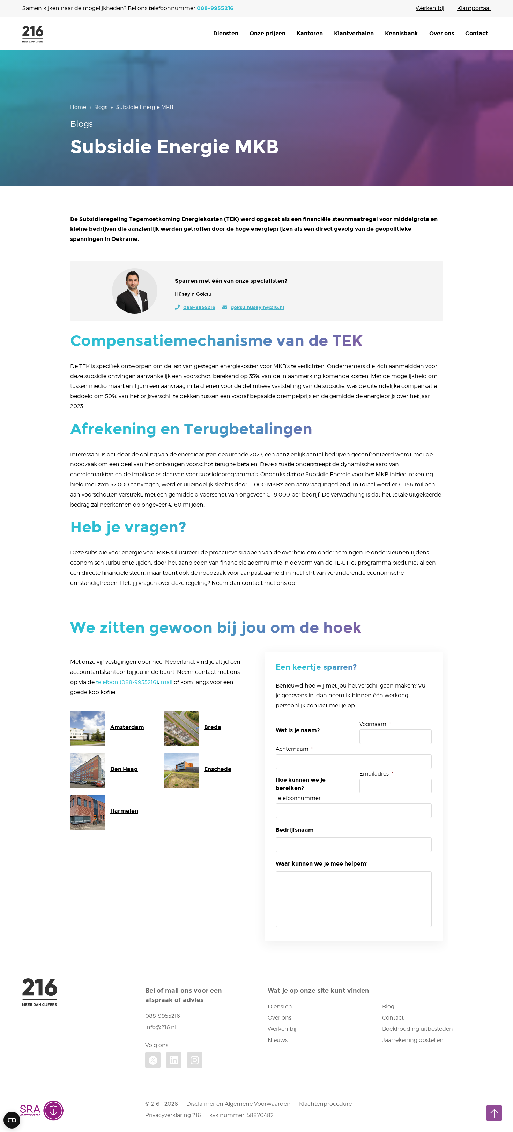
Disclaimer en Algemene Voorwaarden (238, 1104)
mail (166, 682)
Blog (388, 1006)
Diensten (225, 33)
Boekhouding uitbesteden (417, 1029)
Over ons (441, 33)
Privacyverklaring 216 (173, 1115)
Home (78, 107)
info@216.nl (160, 1027)
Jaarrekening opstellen (413, 1040)
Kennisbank (401, 33)
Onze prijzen (267, 33)
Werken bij (430, 8)
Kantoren (310, 33)
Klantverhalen (354, 33)
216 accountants (32, 34)
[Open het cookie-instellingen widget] (11, 1120)
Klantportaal (474, 8)
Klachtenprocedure (325, 1104)
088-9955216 (215, 8)
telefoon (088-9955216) (127, 682)
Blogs (100, 107)
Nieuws (278, 1040)
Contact (476, 33)
